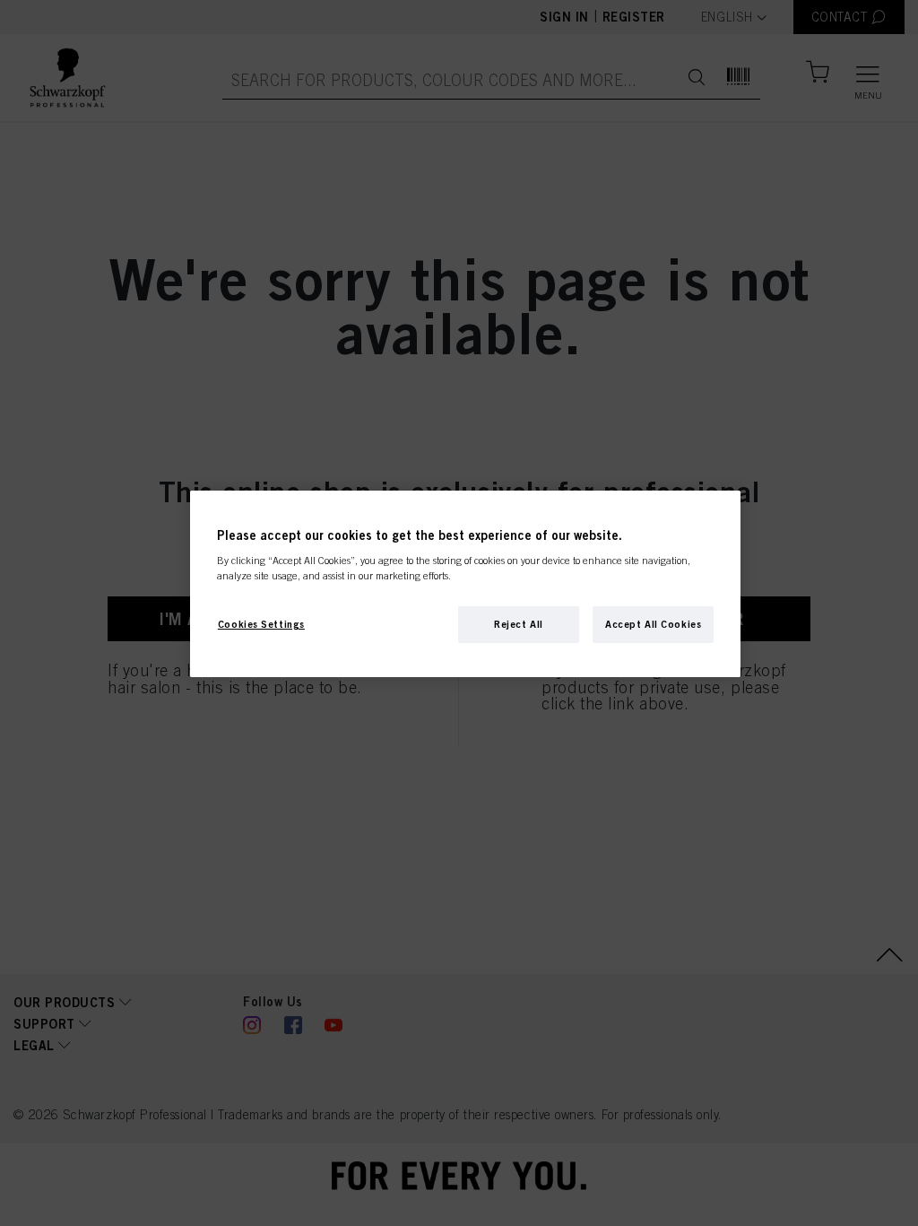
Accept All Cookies (653, 624)
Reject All (518, 624)
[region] (465, 584)
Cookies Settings (261, 624)
